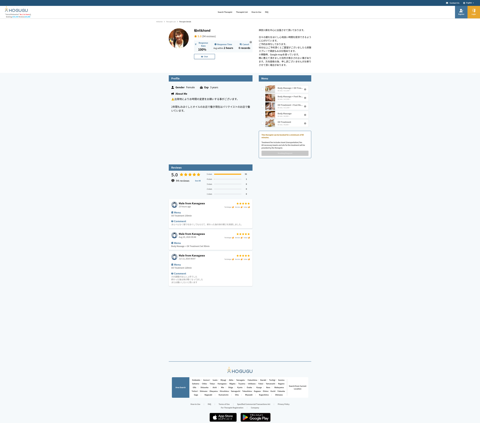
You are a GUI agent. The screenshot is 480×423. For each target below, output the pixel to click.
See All (198, 180)
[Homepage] (16, 11)
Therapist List (171, 21)
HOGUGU (159, 21)
